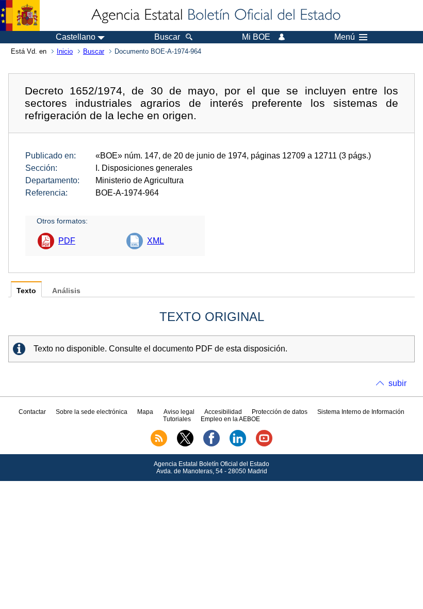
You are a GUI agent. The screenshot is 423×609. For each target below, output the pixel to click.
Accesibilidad (223, 411)
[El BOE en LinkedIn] (238, 444)
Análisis (66, 291)
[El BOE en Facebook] (211, 444)
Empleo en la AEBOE (230, 419)
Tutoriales (177, 419)
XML (155, 240)
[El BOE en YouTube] (264, 444)
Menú (344, 37)
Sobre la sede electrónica (91, 411)
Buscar (93, 51)
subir (397, 383)
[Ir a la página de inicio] (215, 15)
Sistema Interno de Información (360, 411)
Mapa (145, 411)
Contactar (32, 411)
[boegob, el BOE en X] (185, 444)
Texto (26, 291)
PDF (66, 240)
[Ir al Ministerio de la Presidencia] (20, 15)
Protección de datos (279, 411)
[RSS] (159, 444)
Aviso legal (179, 411)
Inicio (65, 51)
